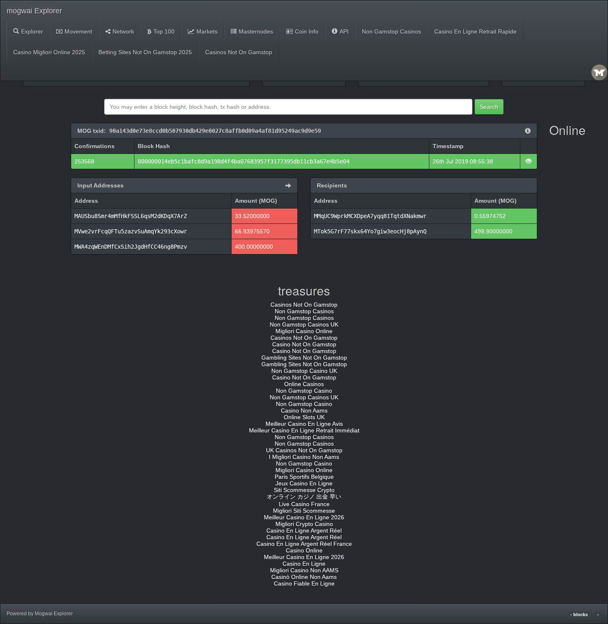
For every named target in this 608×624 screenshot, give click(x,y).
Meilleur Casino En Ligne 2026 (304, 517)
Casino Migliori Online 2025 (49, 52)
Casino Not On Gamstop (304, 344)
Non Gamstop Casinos (391, 31)
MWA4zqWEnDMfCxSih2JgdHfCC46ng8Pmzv (130, 246)
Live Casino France (304, 504)
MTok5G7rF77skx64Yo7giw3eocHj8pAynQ (370, 231)
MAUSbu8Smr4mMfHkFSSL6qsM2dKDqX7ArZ (130, 216)
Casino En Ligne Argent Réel (304, 530)
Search (489, 106)
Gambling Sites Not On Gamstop (304, 357)
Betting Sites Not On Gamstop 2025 (145, 52)
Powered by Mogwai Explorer (40, 614)
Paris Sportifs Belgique (304, 476)
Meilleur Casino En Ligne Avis (304, 423)
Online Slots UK (304, 417)
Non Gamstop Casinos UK (304, 324)
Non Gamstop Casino (304, 390)
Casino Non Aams (304, 410)
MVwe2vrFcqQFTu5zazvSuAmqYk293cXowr (130, 231)
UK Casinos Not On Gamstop (304, 450)
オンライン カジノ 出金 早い (304, 496)
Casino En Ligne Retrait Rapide (475, 31)
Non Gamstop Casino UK (304, 370)
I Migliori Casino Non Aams (304, 457)
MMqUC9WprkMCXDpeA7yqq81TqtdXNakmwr (370, 216)
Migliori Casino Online (304, 331)
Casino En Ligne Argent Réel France (304, 543)
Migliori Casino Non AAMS (304, 570)
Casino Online (304, 550)
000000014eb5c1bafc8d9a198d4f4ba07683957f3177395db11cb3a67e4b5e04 (243, 161)
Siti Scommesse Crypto (304, 490)
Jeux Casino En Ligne (304, 483)
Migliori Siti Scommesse (304, 510)
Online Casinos (304, 384)
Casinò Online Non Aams (304, 577)
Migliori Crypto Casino (304, 524)
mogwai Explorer (34, 11)
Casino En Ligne (304, 563)
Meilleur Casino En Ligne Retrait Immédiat (304, 430)
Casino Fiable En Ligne (304, 583)
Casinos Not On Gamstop (238, 52)
